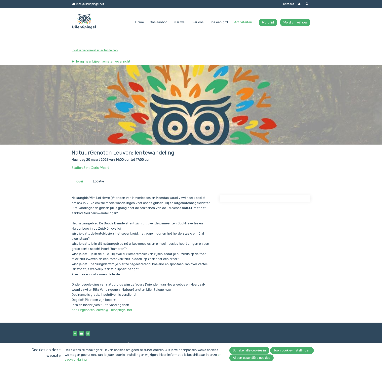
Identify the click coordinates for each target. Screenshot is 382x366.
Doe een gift (219, 22)
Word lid (268, 22)
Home (139, 22)
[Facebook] (75, 333)
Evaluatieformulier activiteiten (95, 50)
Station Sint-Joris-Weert (90, 168)
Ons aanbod (159, 22)
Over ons (197, 22)
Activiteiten (243, 22)
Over (79, 181)
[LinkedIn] (81, 333)
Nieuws (178, 22)
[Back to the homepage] (84, 22)
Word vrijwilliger (295, 22)
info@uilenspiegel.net (90, 4)
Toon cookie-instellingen (292, 350)
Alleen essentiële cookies (251, 358)
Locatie (98, 181)
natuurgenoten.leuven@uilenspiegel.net (102, 310)
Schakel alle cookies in (249, 350)
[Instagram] (88, 333)
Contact (288, 4)
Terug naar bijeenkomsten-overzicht (102, 61)
